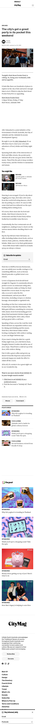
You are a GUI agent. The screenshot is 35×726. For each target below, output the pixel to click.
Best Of (5, 672)
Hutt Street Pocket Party (10, 98)
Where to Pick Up (8, 701)
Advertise (5, 707)
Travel (4, 689)
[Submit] (29, 259)
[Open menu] (33, 5)
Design (4, 677)
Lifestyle (5, 686)
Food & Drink (7, 683)
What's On (23, 397)
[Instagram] (5, 664)
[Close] (32, 712)
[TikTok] (8, 664)
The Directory (7, 680)
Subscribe (11, 654)
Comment (20, 401)
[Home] (17, 1)
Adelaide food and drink (10, 397)
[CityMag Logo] (17, 5)
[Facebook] (3, 664)
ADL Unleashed (20, 141)
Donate (11, 659)
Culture (5, 674)
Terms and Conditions (10, 704)
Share (7, 401)
